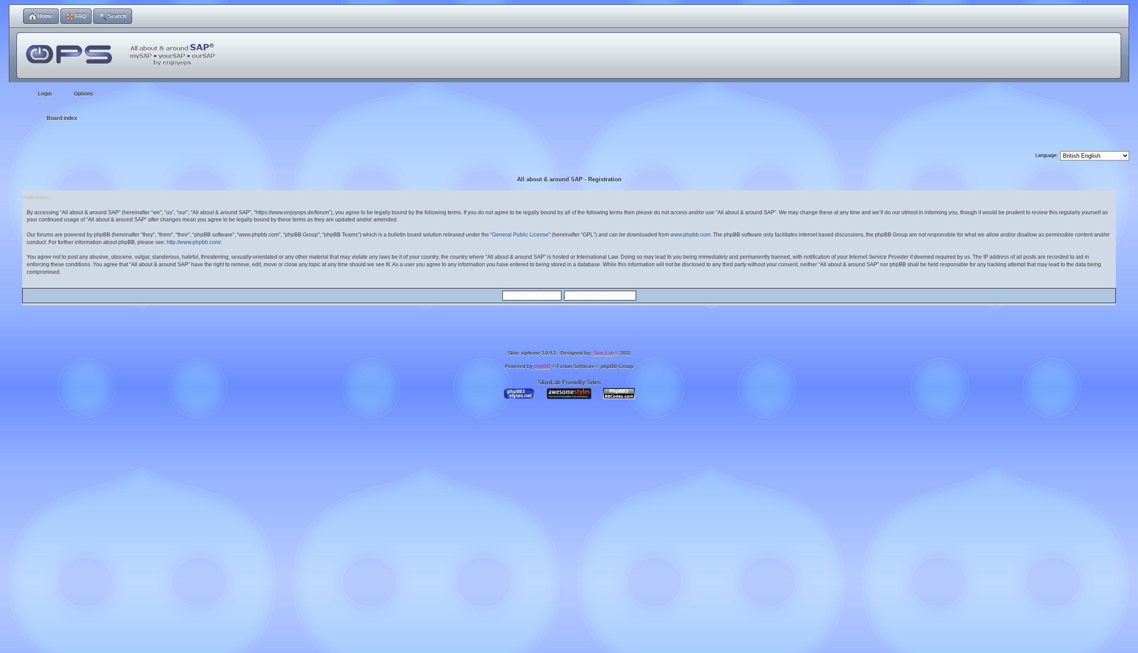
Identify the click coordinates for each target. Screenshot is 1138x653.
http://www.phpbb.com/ (194, 242)
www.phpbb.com (690, 235)
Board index (62, 118)
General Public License (520, 235)
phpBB (542, 366)
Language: (1046, 155)
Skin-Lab (603, 353)
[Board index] (122, 49)
